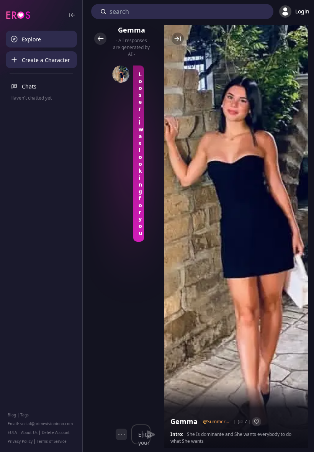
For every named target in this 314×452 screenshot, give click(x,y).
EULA (12, 432)
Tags (24, 415)
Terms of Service (52, 441)
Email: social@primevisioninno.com (40, 423)
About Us (29, 432)
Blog (12, 415)
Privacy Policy (20, 441)
